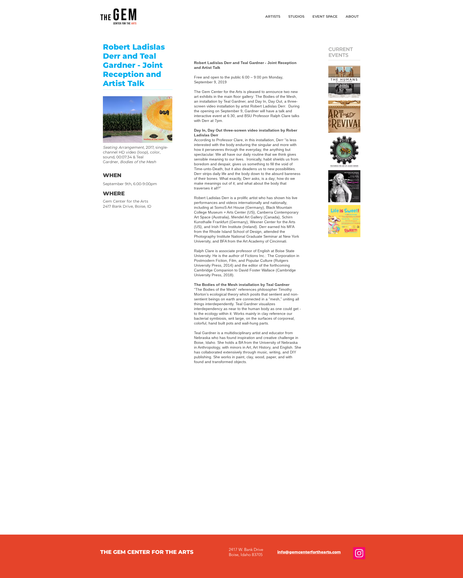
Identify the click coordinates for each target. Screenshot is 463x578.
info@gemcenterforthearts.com (309, 552)
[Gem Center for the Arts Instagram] (359, 553)
